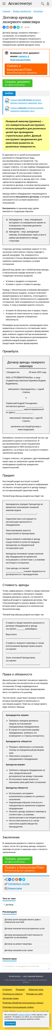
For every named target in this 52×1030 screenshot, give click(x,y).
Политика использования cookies (18, 1007)
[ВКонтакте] (4, 27)
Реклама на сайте (34, 994)
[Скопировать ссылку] (21, 27)
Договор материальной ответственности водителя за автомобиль (24, 936)
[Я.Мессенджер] (18, 27)
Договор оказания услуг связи (19, 950)
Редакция (20, 989)
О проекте (7, 989)
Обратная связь (36, 989)
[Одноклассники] (11, 27)
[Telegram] (7, 27)
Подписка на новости (12, 994)
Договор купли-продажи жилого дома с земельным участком (23, 920)
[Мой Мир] (14, 27)
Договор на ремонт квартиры (18, 944)
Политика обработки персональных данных (23, 1003)
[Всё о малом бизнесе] (20, 4)
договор (9, 905)
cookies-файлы (24, 1015)
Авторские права (11, 998)
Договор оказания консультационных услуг (25, 928)
